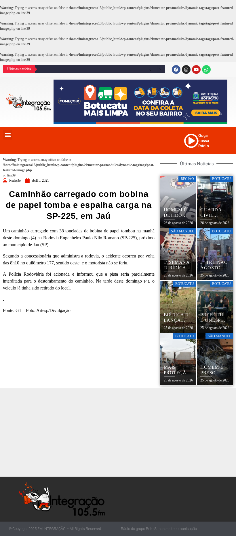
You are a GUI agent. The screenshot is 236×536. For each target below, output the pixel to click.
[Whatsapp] (206, 69)
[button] (7, 135)
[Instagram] (186, 69)
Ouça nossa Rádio (203, 140)
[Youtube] (196, 69)
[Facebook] (176, 69)
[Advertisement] (119, 431)
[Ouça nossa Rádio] (191, 140)
